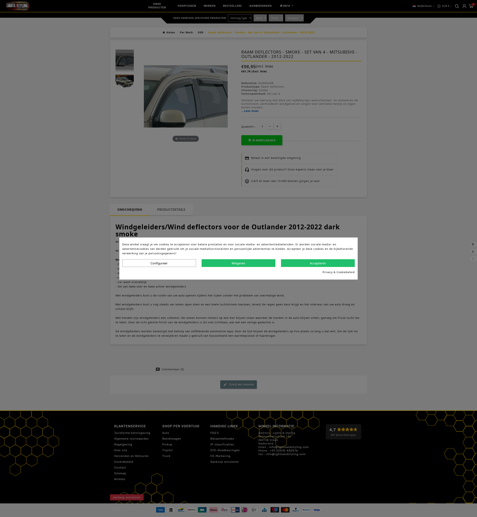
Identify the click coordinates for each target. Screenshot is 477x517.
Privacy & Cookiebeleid (339, 272)
